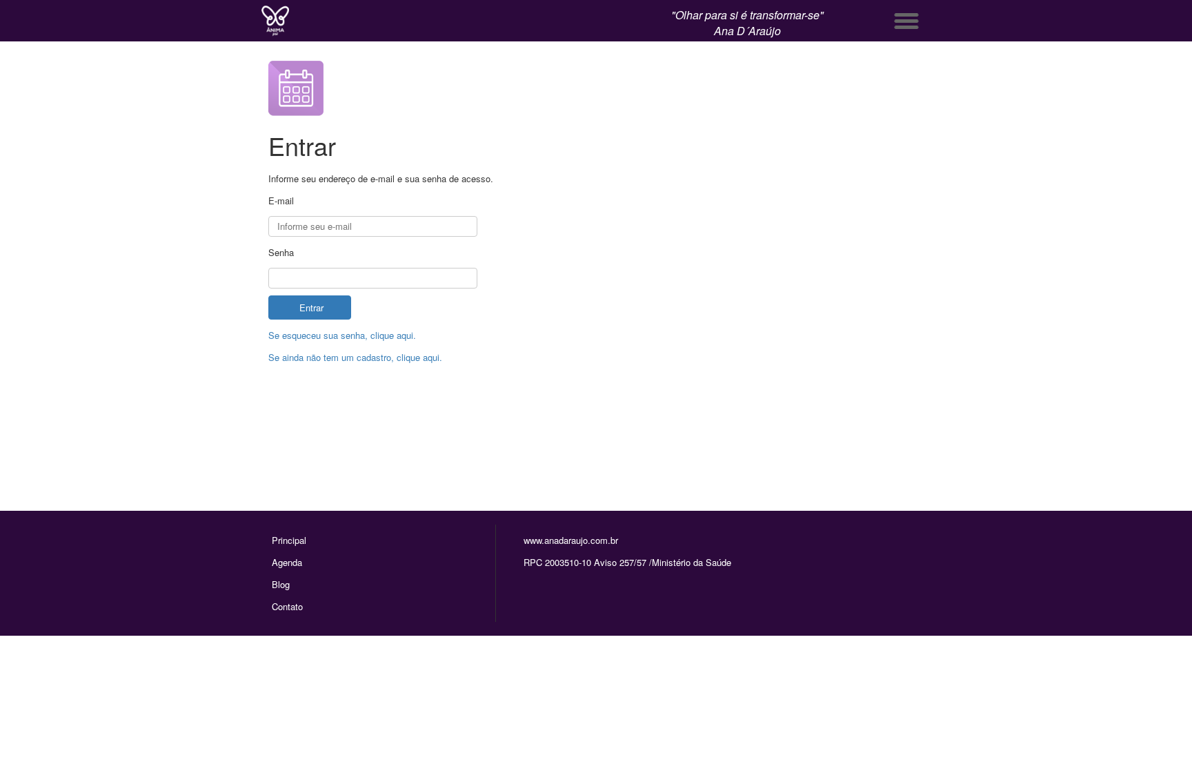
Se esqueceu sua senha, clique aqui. (342, 335)
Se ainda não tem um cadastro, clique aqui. (355, 357)
